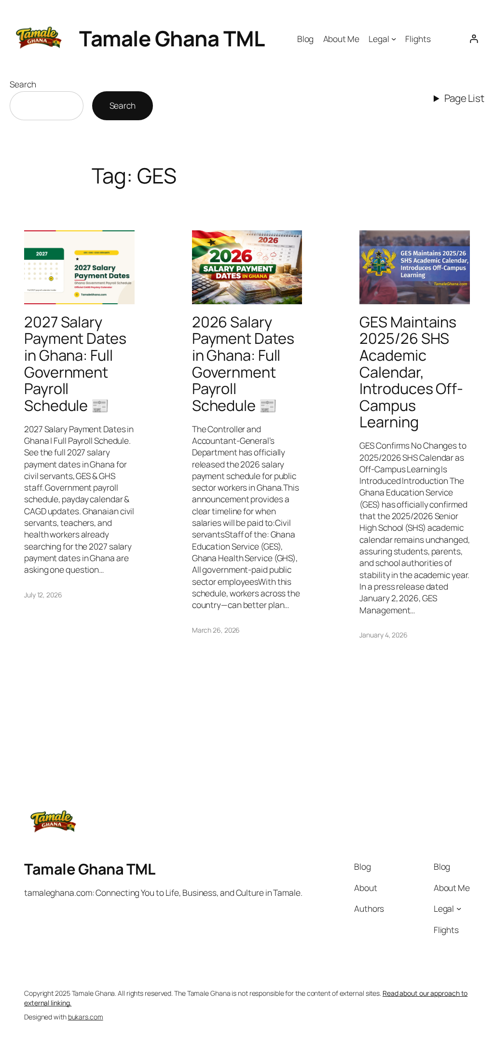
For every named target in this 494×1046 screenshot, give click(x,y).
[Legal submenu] (393, 38)
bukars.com (85, 1016)
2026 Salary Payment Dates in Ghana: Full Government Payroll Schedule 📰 (243, 363)
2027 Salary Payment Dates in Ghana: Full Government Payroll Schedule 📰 (75, 363)
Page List (464, 98)
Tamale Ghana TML (171, 38)
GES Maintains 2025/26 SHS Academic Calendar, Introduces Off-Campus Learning (411, 371)
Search (23, 84)
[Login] (474, 38)
